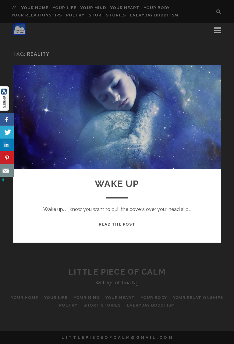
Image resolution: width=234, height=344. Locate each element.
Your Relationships (37, 15)
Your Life (64, 7)
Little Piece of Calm (117, 271)
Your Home (34, 7)
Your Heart (125, 7)
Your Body (157, 7)
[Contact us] (7, 170)
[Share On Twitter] (7, 132)
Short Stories (107, 15)
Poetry (75, 15)
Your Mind (93, 7)
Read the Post (117, 224)
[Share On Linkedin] (7, 145)
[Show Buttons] (4, 109)
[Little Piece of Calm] (19, 32)
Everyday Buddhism (154, 15)
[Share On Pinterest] (7, 157)
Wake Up (117, 183)
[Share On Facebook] (7, 119)
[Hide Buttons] (3, 181)
